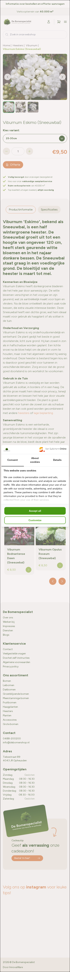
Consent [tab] (12, 459)
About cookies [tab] (35, 460)
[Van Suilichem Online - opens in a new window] (52, 449)
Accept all (35, 510)
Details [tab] (57, 459)
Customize (35, 520)
